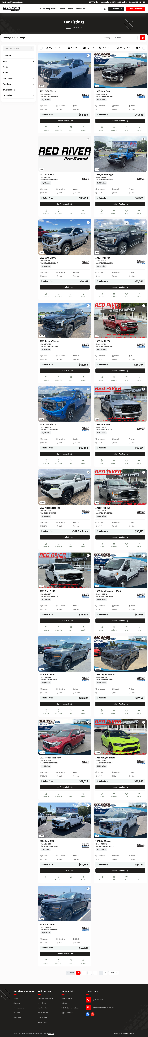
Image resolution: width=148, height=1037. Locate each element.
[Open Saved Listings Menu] (105, 9)
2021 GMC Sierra (103, 841)
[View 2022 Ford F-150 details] (120, 320)
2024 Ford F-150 (102, 258)
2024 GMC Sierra (48, 424)
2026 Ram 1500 (47, 841)
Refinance (65, 1003)
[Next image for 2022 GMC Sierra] (87, 237)
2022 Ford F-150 (102, 341)
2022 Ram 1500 (47, 174)
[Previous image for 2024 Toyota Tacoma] (98, 653)
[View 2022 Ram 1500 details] (64, 154)
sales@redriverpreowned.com (103, 1007)
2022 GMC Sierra (48, 258)
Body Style (7, 78)
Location (7, 55)
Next (112, 973)
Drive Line (7, 95)
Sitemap (51, 1034)
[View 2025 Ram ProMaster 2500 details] (120, 570)
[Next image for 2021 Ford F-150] (142, 487)
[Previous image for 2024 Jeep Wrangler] (98, 153)
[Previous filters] (41, 48)
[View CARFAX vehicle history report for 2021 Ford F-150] (141, 512)
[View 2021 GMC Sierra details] (120, 820)
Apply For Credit (67, 1013)
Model (5, 73)
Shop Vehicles (51, 9)
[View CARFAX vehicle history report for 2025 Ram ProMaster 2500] (141, 595)
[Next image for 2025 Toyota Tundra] (87, 320)
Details (83, 130)
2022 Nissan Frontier (50, 508)
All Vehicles (42, 1003)
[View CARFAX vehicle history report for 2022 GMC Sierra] (86, 262)
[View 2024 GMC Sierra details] (64, 404)
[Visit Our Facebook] (87, 1016)
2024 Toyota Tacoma (105, 674)
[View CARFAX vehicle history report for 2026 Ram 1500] (86, 845)
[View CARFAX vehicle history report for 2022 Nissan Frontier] (86, 512)
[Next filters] (144, 48)
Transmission (9, 90)
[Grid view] (142, 37)
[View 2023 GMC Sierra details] (64, 70)
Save (70, 130)
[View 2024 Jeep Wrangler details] (120, 154)
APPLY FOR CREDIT (136, 9)
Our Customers (19, 1008)
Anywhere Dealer (128, 1033)
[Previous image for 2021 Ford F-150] (98, 487)
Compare (46, 130)
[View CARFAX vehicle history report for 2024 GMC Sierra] (86, 429)
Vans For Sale (42, 1022)
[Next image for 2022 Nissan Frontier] (87, 487)
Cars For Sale (42, 1008)
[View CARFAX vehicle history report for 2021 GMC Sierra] (141, 845)
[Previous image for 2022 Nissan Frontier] (42, 487)
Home (42, 9)
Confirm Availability (65, 121)
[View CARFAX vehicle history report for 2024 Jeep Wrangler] (141, 179)
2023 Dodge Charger (105, 757)
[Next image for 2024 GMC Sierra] (87, 403)
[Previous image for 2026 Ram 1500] (42, 820)
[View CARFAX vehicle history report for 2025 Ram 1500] (141, 95)
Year (5, 61)
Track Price (58, 130)
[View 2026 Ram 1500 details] (64, 820)
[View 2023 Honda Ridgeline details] (64, 737)
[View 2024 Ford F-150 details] (120, 237)
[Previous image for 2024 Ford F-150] (98, 237)
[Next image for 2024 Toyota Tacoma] (142, 653)
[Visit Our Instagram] (92, 1016)
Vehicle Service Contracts (70, 1008)
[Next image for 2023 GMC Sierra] (87, 70)
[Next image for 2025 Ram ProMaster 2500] (142, 570)
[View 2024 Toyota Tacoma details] (120, 654)
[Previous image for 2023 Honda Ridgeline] (42, 737)
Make (5, 67)
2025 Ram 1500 (102, 91)
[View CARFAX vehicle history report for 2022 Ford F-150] (141, 345)
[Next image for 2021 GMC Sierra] (142, 820)
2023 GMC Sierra (48, 91)
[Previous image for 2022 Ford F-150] (98, 320)
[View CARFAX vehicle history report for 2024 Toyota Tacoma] (141, 679)
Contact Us (80, 9)
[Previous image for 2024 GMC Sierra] (42, 403)
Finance (62, 9)
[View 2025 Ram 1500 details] (120, 70)
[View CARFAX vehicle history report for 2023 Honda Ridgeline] (86, 762)
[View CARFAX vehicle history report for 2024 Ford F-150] (141, 262)
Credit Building (67, 998)
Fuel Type (7, 84)
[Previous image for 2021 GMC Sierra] (98, 820)
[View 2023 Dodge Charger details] (120, 737)
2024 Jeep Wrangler (104, 174)
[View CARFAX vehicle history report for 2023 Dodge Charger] (141, 762)
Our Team (17, 1013)
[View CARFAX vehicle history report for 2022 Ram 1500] (86, 179)
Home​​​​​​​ (68, 27)
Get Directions (122, 2)
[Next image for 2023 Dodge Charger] (142, 737)
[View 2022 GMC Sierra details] (64, 237)
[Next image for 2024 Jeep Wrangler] (142, 153)
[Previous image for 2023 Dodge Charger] (98, 737)
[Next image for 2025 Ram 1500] (142, 70)
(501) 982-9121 (140, 2)
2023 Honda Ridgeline (50, 757)
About (70, 9)
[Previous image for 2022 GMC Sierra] (42, 237)
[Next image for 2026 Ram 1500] (87, 820)
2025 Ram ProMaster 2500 (108, 591)
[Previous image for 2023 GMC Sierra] (42, 70)
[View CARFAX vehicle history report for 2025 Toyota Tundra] (86, 345)
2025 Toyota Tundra (49, 341)
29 (105, 973)
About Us (17, 1003)
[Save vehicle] (88, 55)
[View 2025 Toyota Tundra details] (64, 320)
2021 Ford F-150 (102, 508)
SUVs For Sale (42, 1017)
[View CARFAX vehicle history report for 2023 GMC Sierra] (86, 95)
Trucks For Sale (43, 1013)
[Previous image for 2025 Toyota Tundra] (42, 320)
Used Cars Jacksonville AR (46, 998)
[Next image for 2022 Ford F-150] (142, 320)
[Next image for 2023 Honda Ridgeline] (87, 737)
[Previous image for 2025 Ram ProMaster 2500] (98, 570)
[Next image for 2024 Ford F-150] (142, 237)
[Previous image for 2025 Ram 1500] (98, 70)
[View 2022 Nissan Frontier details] (64, 487)
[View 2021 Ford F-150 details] (120, 487)
